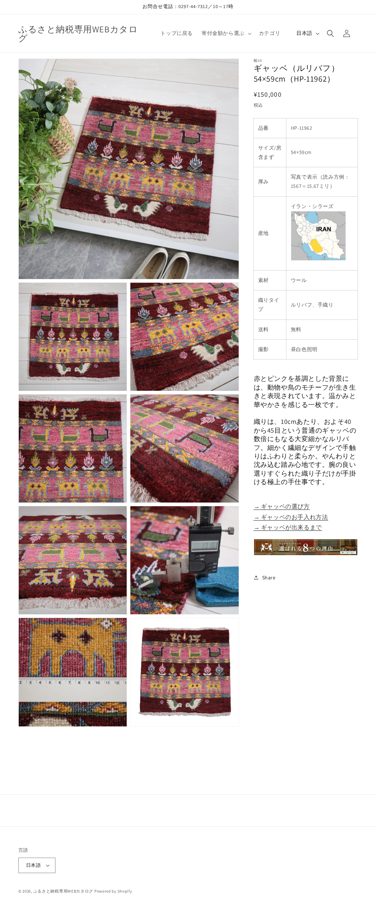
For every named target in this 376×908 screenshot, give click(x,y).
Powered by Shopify (113, 891)
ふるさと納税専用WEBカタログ (63, 891)
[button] (225, 33)
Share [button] (269, 577)
